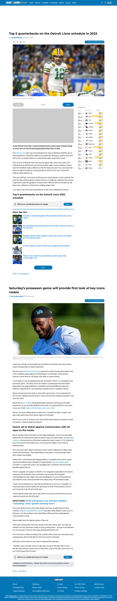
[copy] (24, 42)
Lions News (22, 571)
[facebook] (101, 2)
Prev (18, 105)
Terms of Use (79, 587)
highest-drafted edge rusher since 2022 (40, 408)
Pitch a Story (37, 587)
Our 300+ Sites (80, 584)
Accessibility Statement (41, 591)
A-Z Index (60, 591)
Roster (61, 3)
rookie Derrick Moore (30, 371)
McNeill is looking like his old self (31, 511)
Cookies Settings (81, 591)
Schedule (45, 3)
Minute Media (13, 596)
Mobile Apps (99, 584)
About (15, 584)
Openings (35, 584)
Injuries (68, 3)
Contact (60, 584)
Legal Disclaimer (19, 591)
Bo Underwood (17, 296)
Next (68, 105)
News (31, 3)
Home (15, 274)
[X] (105, 2)
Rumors (37, 3)
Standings (53, 3)
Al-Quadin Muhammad (60, 462)
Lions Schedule (24, 274)
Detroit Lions (20, 153)
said (59, 381)
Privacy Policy (62, 587)
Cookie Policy (99, 587)
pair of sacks (27, 403)
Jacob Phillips (16, 37)
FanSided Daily (18, 587)
